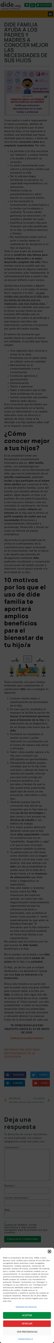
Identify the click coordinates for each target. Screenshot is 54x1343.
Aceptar (27, 1315)
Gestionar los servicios (26, 1307)
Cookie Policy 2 (25, 1339)
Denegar (27, 1324)
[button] (49, 1251)
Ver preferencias (27, 1332)
